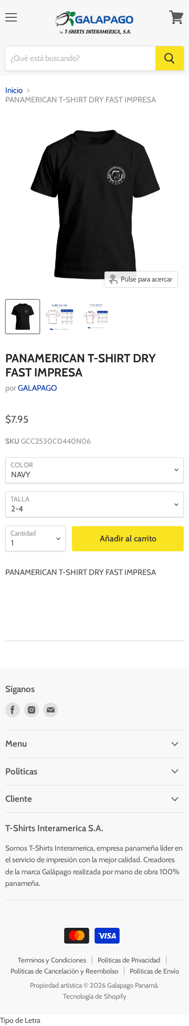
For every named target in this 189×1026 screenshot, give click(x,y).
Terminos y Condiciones (52, 960)
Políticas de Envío (154, 971)
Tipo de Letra (20, 1020)
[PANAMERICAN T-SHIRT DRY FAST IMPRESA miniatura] (22, 316)
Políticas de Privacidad (129, 960)
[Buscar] (169, 58)
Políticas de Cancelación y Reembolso (64, 971)
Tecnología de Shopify (95, 996)
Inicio (14, 90)
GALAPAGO (37, 388)
